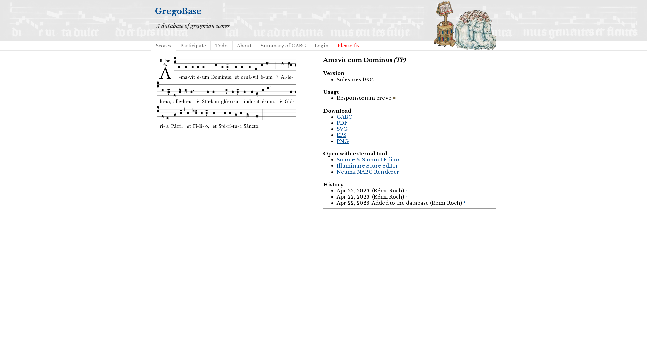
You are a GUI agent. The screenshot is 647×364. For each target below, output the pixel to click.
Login (322, 46)
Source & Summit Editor (368, 160)
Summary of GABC (283, 46)
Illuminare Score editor (367, 166)
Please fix (349, 46)
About (244, 46)
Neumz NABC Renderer (368, 172)
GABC (344, 117)
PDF (342, 123)
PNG (343, 141)
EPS (341, 135)
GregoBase (178, 11)
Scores (163, 46)
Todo (221, 46)
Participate (193, 46)
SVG (342, 129)
